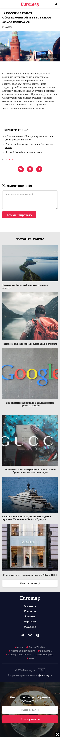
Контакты (30, 611)
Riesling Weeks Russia (18, 654)
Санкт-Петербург (44, 654)
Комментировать (19, 215)
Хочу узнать (30, 719)
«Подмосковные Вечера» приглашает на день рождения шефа (29, 137)
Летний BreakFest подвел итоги (23, 152)
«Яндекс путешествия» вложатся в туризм (30, 343)
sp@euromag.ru (44, 675)
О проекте (30, 606)
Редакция (30, 626)
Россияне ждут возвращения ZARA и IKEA (30, 575)
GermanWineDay (35, 647)
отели (19, 647)
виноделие (45, 651)
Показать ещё (30, 583)
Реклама (30, 616)
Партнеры (30, 621)
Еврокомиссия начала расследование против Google (30, 404)
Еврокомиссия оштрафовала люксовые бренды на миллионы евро (30, 471)
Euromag (30, 3)
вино (30, 658)
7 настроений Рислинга (21, 651)
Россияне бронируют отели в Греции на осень (29, 145)
